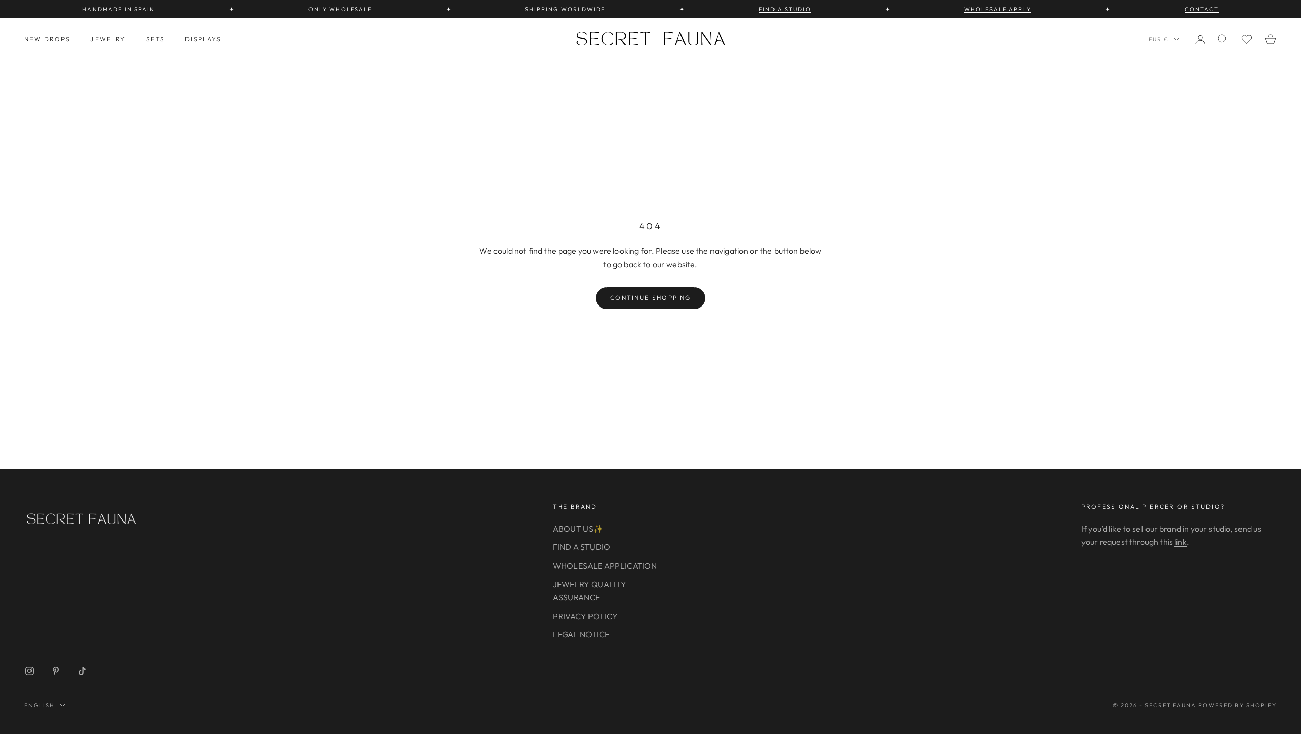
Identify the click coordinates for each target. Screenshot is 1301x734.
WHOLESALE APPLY (997, 9)
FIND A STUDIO (785, 9)
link (1180, 542)
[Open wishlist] (1246, 39)
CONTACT (1202, 9)
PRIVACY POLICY (585, 616)
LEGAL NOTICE (581, 634)
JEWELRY (108, 39)
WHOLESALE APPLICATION (605, 566)
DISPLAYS (203, 39)
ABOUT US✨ (578, 529)
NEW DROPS (47, 39)
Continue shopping (650, 297)
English (39, 705)
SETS (155, 39)
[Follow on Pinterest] (56, 671)
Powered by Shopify (1237, 705)
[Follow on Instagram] (29, 671)
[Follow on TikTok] (82, 671)
